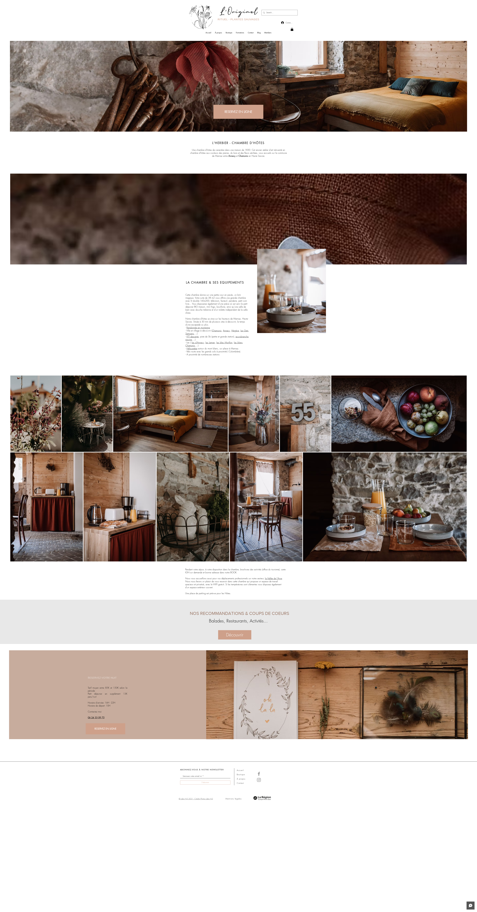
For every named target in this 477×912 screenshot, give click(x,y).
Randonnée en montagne (198, 327)
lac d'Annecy (198, 342)
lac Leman (210, 342)
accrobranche (242, 336)
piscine (188, 339)
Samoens (189, 333)
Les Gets (244, 330)
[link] (292, 29)
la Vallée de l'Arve (273, 578)
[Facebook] (258, 773)
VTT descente (192, 336)
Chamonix (216, 330)
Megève (235, 330)
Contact (240, 783)
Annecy (231, 155)
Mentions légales (233, 799)
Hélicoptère (192, 348)
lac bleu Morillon (224, 342)
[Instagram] (258, 780)
